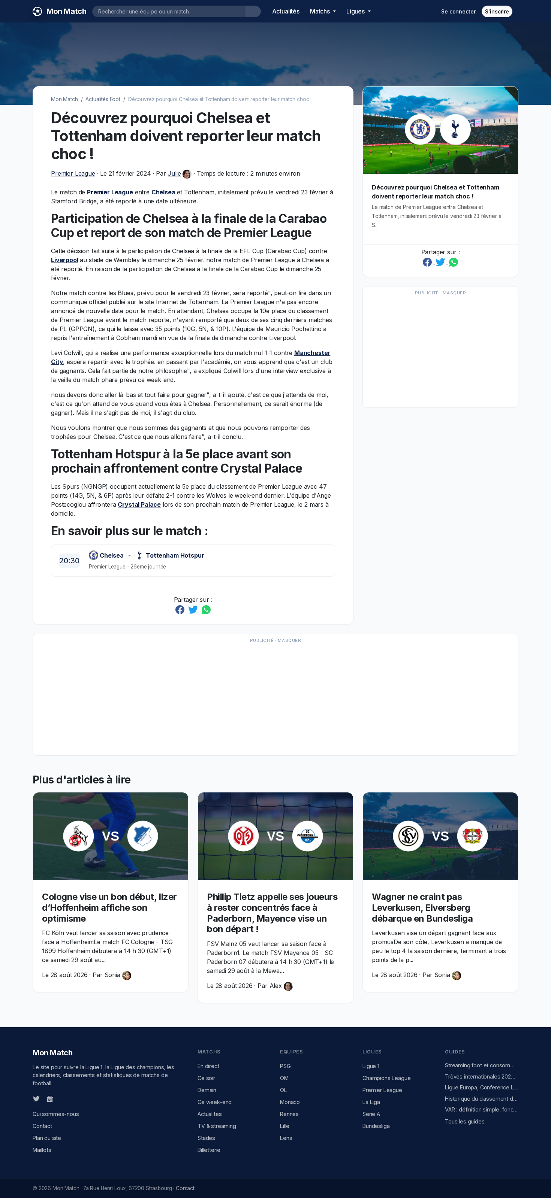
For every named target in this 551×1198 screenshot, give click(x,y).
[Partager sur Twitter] (194, 609)
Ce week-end (215, 1102)
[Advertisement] (440, 350)
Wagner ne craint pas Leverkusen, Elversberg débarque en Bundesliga (422, 907)
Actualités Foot (102, 99)
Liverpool (64, 260)
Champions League (386, 1078)
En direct (208, 1066)
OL (283, 1090)
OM (284, 1078)
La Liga (371, 1102)
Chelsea (163, 192)
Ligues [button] (356, 11)
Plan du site (47, 1138)
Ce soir (206, 1078)
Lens (286, 1138)
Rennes (289, 1114)
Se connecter (458, 11)
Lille (284, 1126)
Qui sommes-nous (56, 1114)
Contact (42, 1126)
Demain (207, 1090)
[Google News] (50, 1098)
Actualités (285, 11)
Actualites (210, 1114)
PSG (285, 1066)
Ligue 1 (370, 1066)
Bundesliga (375, 1126)
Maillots (42, 1150)
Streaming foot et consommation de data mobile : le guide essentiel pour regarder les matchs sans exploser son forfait (481, 1065)
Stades (206, 1138)
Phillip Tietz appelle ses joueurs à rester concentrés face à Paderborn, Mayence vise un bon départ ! (272, 912)
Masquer (454, 292)
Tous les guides (465, 1121)
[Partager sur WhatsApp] (206, 609)
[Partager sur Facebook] (180, 609)
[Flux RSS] (62, 1098)
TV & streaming (217, 1126)
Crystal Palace (139, 504)
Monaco (290, 1102)
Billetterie (209, 1150)
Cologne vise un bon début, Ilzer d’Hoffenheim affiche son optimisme (109, 907)
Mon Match (64, 99)
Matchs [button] (320, 11)
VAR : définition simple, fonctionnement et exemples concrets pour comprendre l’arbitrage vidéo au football (481, 1109)
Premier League (73, 173)
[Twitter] (36, 1098)
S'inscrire (497, 11)
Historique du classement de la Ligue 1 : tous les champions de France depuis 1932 (481, 1098)
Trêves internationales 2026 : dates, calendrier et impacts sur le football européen (481, 1076)
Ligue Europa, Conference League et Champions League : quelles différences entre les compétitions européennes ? (481, 1087)
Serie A (371, 1114)
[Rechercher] (253, 11)
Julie (174, 173)
